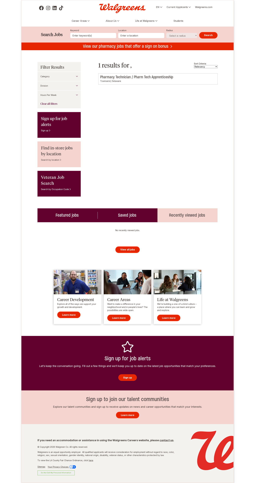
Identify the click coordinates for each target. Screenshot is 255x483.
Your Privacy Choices (58, 467)
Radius (169, 30)
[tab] (67, 215)
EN (157, 7)
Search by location (50, 160)
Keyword (74, 30)
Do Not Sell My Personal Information (56, 473)
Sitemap (41, 467)
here (91, 460)
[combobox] (141, 35)
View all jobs (127, 249)
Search (208, 35)
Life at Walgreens (145, 20)
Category (45, 76)
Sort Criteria (200, 63)
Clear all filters (48, 103)
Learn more (69, 314)
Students (178, 20)
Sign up (44, 130)
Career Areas (79, 20)
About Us (111, 20)
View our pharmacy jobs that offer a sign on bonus (125, 46)
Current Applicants (177, 7)
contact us (166, 440)
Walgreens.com (203, 7)
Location (122, 30)
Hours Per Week (48, 95)
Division (44, 85)
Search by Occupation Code (55, 189)
